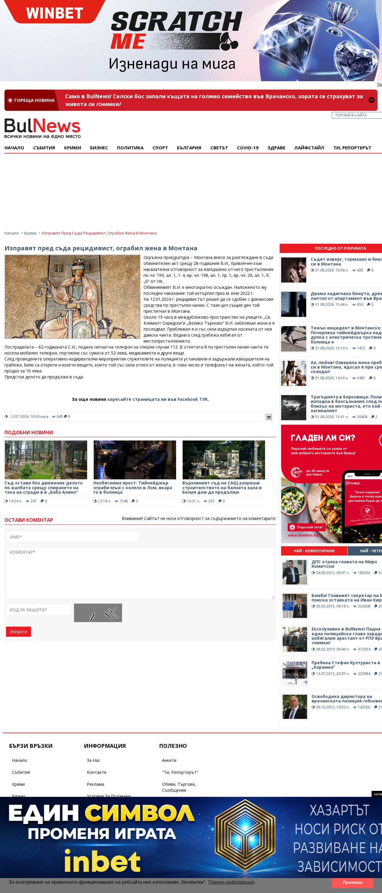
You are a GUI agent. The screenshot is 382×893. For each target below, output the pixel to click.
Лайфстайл (309, 148)
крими (72, 148)
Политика (130, 148)
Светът (219, 148)
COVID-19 (247, 148)
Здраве (276, 148)
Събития (21, 772)
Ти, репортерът (352, 148)
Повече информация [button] (231, 882)
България (189, 148)
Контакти (96, 772)
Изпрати (18, 631)
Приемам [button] (352, 882)
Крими (30, 233)
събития (44, 148)
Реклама (95, 784)
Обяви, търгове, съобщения (179, 787)
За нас (93, 760)
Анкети (169, 760)
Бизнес (99, 148)
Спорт (160, 148)
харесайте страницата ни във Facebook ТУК (157, 399)
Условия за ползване (109, 796)
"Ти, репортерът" (180, 772)
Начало (14, 148)
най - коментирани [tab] (314, 550)
